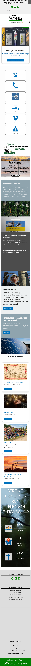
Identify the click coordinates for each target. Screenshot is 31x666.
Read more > (7, 388)
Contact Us (16, 645)
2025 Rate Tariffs (16, 220)
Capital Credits (9, 412)
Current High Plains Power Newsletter (12, 475)
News (15, 648)
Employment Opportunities (15, 653)
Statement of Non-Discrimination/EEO (15, 651)
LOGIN (10, 60)
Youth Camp (8, 442)
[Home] (15, 19)
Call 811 (15, 205)
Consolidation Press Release (13, 382)
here (14, 247)
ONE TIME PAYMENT (18, 60)
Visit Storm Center (7, 308)
